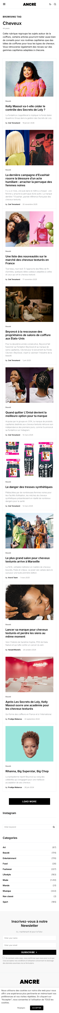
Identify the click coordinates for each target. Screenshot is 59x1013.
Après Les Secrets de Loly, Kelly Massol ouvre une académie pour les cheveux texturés (27, 705)
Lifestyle (7, 874)
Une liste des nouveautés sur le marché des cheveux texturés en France (27, 260)
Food (5, 863)
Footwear (7, 869)
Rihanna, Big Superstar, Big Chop (27, 771)
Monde (6, 885)
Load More (29, 801)
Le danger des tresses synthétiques (29, 487)
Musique (7, 891)
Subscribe (28, 952)
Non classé (8, 896)
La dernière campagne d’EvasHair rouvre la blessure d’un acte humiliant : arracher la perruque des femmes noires (28, 180)
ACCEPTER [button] (36, 1008)
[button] (4, 4)
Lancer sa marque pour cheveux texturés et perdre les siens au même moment (26, 633)
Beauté (8, 101)
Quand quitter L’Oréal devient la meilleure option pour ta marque (26, 414)
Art (4, 847)
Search (53, 827)
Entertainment (9, 858)
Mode (5, 880)
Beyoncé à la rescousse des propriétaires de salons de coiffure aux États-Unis (28, 335)
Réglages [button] (21, 1008)
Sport (5, 902)
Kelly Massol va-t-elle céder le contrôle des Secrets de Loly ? (25, 108)
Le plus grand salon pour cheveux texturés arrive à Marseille (27, 559)
